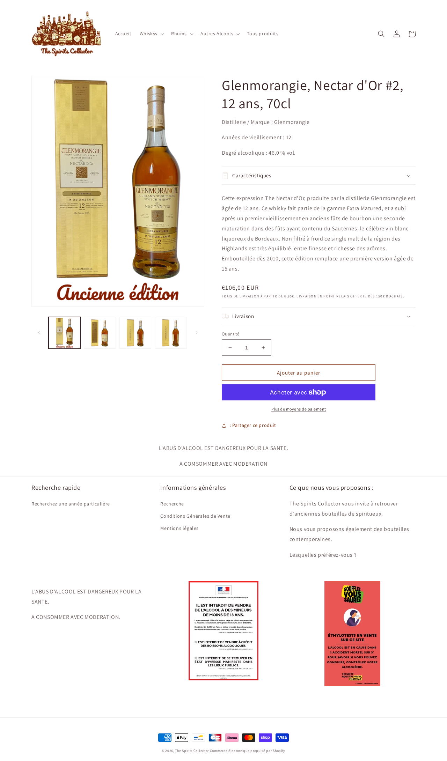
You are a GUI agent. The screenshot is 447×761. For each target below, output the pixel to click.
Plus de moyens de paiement (298, 409)
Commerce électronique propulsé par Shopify (247, 750)
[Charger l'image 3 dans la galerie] (135, 333)
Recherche (172, 504)
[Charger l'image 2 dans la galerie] (100, 333)
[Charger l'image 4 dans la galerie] (170, 333)
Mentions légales (179, 528)
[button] (151, 33)
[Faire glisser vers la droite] (196, 332)
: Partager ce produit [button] (253, 425)
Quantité (230, 334)
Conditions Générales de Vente (195, 516)
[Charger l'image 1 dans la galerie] (64, 333)
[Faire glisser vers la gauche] (39, 332)
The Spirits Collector (192, 750)
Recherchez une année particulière (70, 504)
